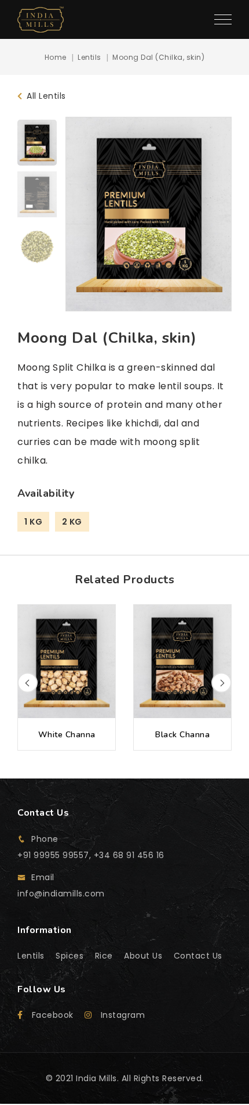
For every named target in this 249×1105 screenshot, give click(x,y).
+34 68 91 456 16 (129, 855)
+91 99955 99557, (55, 855)
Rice (104, 956)
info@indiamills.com (61, 893)
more (66, 677)
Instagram (123, 1015)
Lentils (89, 57)
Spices (69, 956)
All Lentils (45, 96)
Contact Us (198, 956)
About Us (143, 956)
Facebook (53, 1015)
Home (56, 57)
